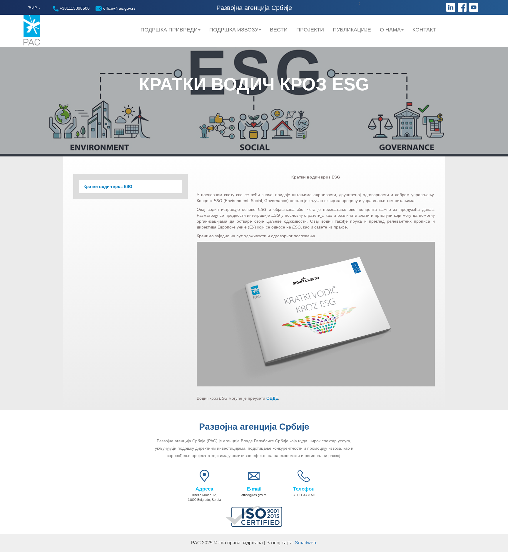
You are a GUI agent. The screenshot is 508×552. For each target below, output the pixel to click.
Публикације (352, 30)
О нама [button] (390, 30)
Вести (279, 30)
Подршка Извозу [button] (233, 30)
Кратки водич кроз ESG (107, 186)
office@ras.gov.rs (119, 8)
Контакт (424, 30)
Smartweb (305, 542)
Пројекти (310, 30)
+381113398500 (74, 8)
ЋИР (32, 8)
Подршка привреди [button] (169, 30)
